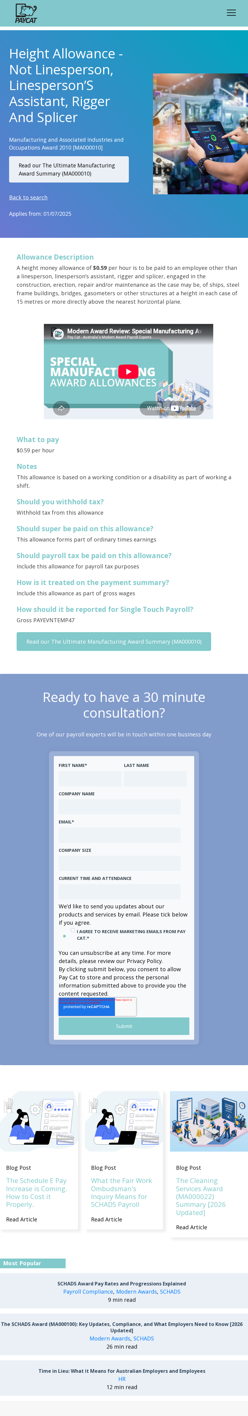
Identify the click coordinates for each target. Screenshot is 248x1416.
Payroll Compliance (88, 1291)
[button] (233, 12)
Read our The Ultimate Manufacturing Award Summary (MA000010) (67, 169)
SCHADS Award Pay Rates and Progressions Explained (121, 1284)
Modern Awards (136, 1291)
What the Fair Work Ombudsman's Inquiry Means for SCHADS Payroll (121, 1192)
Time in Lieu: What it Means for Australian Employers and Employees (121, 1371)
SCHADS (170, 1291)
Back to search (28, 197)
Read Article (21, 1219)
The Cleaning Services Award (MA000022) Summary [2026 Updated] (201, 1196)
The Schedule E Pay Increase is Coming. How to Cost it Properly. (36, 1192)
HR (122, 1378)
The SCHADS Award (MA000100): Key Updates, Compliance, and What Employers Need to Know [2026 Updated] (122, 1327)
